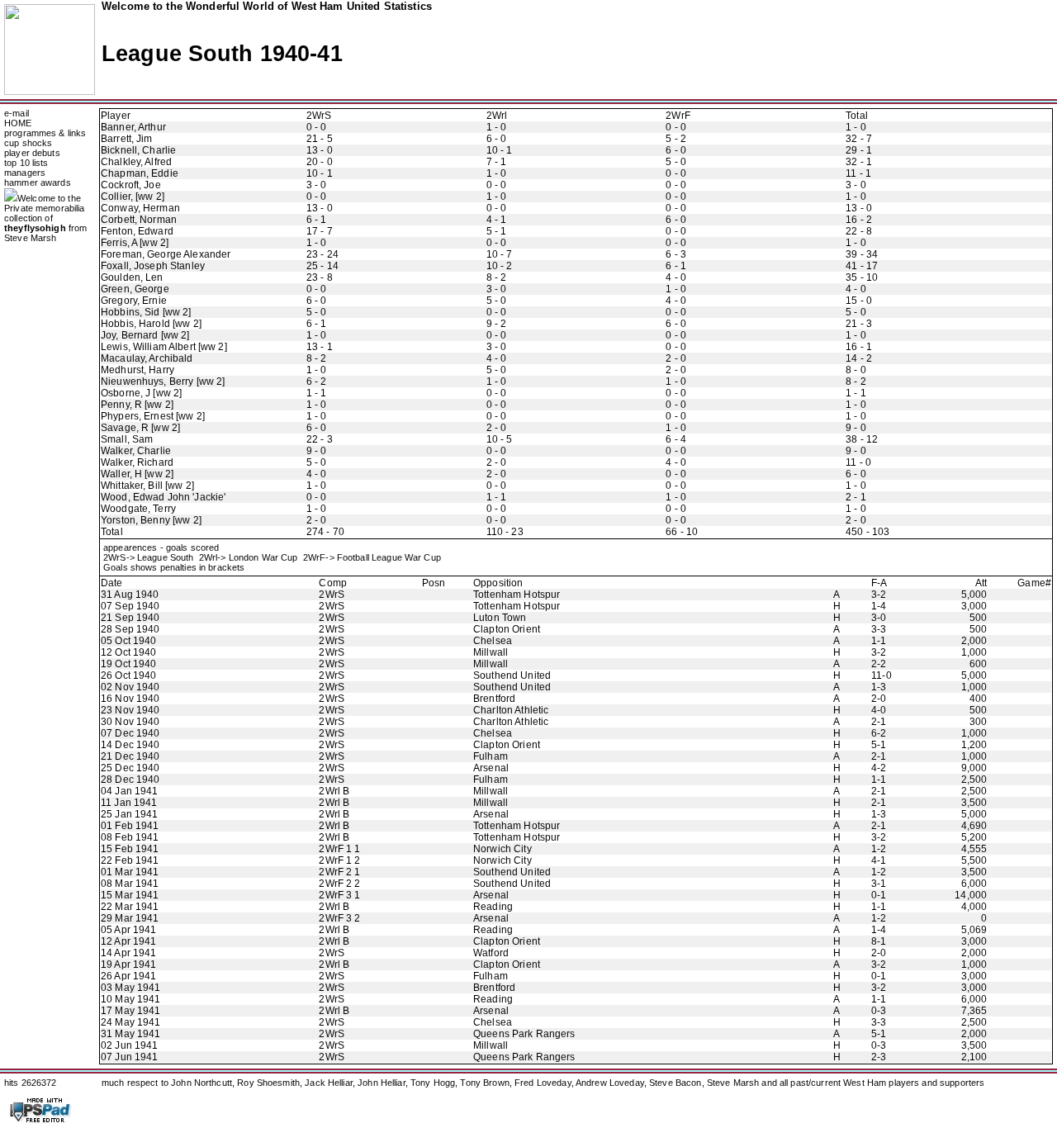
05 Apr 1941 (128, 930)
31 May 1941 (130, 1034)
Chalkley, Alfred (136, 162)
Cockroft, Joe (131, 185)
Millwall (490, 652)
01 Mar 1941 (130, 872)
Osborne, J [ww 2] (141, 393)
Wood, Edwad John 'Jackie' (163, 497)
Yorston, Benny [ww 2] (151, 520)
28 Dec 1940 (130, 779)
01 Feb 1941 (130, 826)
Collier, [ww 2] (132, 196)
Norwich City (502, 849)
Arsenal (491, 768)
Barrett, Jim (127, 139)
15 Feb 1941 (130, 849)
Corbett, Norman (139, 219)
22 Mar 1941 (130, 906)
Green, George (135, 289)
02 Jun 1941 (129, 1045)
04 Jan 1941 (129, 791)
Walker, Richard (137, 462)
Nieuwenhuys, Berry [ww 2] (163, 381)
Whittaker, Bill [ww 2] (147, 485)
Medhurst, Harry (137, 370)
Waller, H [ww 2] (137, 474)
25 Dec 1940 (130, 768)
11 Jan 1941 (129, 802)
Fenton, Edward (137, 231)
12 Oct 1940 (128, 652)
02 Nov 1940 (130, 687)
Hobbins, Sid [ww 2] (146, 312)
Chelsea (492, 641)
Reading (493, 906)
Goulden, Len (132, 277)
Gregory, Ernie (134, 300)
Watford (491, 953)
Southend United (512, 675)
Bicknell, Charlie (138, 150)
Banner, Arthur (133, 127)
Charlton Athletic (510, 710)
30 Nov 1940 (130, 722)
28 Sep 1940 (130, 629)
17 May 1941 (130, 1011)
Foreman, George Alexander (165, 254)
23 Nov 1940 (130, 710)
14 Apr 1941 (128, 953)
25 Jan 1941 (129, 814)
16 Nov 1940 (130, 698)
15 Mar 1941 (130, 895)
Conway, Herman (140, 208)
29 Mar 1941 (130, 918)
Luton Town (499, 617)
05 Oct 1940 (128, 641)
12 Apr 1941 (128, 941)
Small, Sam (127, 439)
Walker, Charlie (136, 451)
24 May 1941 (130, 1022)
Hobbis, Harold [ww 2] (151, 323)
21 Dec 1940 (130, 756)
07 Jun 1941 (129, 1057)
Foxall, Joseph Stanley (153, 266)
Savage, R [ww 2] (140, 428)
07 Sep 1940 (130, 606)
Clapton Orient (506, 629)
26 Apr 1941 (128, 976)
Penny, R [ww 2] (137, 404)
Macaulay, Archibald (147, 358)
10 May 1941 (130, 999)
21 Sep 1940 (130, 617)
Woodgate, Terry (138, 508)
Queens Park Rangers (524, 1034)
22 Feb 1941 (130, 860)
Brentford (494, 698)
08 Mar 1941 (130, 883)
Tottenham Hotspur (516, 594)
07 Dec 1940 (130, 733)
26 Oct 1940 (128, 675)
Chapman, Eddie (139, 173)
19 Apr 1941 (128, 964)
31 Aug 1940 (130, 594)
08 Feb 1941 (130, 837)
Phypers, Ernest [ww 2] (153, 416)
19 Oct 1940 (128, 664)
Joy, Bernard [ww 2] (145, 335)
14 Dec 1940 (130, 745)
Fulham (490, 756)
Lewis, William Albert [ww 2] (164, 347)
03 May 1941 (130, 987)
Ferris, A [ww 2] (134, 243)
